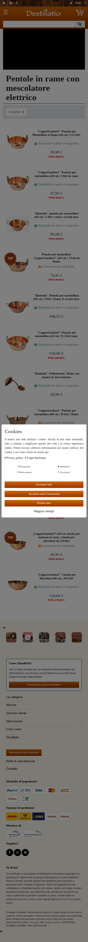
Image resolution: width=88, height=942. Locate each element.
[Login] (4, 3)
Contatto (11, 768)
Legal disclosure (36, 457)
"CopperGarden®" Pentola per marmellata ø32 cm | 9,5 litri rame (56, 334)
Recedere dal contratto (24, 752)
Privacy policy (15, 457)
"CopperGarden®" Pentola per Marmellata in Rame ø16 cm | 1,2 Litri (56, 133)
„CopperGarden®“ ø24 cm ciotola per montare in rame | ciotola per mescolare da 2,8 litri (56, 537)
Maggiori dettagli (44, 511)
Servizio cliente (16, 713)
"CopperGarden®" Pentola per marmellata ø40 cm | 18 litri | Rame (56, 412)
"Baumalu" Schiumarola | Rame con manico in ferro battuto (56, 375)
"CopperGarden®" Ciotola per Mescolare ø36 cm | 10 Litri (56, 576)
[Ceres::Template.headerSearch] (79, 24)
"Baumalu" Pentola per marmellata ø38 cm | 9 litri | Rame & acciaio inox (56, 297)
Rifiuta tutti (44, 503)
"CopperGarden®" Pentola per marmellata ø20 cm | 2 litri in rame (56, 174)
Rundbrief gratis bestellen (44, 684)
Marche (11, 705)
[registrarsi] (11, 3)
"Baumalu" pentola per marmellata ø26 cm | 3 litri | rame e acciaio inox (56, 215)
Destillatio (12, 737)
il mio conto (13, 729)
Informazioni (14, 721)
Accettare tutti (44, 484)
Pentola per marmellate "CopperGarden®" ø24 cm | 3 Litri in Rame (56, 258)
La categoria (14, 697)
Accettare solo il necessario (44, 493)
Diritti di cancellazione (20, 761)
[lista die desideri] (85, 3)
